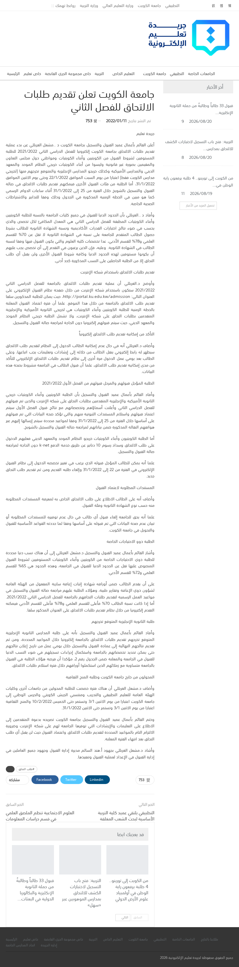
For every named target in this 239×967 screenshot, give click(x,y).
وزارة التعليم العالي (118, 5)
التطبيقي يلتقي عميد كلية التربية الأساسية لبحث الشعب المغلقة (126, 815)
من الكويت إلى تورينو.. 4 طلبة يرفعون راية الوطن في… (198, 181)
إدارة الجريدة (49, 945)
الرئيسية (13, 74)
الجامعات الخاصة (201, 74)
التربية (99, 74)
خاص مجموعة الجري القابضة (68, 74)
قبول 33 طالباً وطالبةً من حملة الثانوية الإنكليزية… (201, 109)
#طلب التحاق (26, 769)
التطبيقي (172, 5)
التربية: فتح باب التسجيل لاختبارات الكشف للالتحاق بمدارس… (199, 145)
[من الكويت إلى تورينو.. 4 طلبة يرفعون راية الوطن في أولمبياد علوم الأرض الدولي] (127, 859)
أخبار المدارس (61, 845)
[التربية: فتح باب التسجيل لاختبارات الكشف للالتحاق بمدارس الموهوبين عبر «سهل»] (80, 859)
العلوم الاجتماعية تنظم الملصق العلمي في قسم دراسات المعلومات (40, 815)
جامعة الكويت (149, 5)
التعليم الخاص (124, 74)
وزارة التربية (89, 5)
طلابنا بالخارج (209, 939)
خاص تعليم (32, 74)
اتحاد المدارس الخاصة (20, 945)
